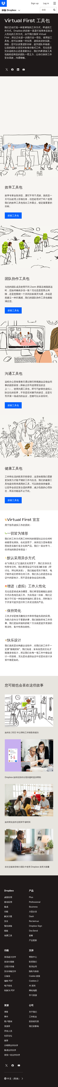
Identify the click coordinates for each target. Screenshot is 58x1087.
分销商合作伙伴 (11, 1045)
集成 (6, 907)
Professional (34, 902)
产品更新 (33, 940)
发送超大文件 (10, 957)
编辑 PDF (8, 981)
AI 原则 (32, 985)
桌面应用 (8, 897)
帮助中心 (33, 957)
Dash (31, 916)
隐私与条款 (34, 971)
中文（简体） (14, 1078)
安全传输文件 (10, 971)
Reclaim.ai (34, 921)
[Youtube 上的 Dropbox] (19, 1065)
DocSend (33, 930)
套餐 (31, 935)
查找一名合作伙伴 (12, 1055)
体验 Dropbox (9, 10)
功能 (6, 911)
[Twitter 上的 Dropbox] (6, 1065)
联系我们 (33, 961)
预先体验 (8, 926)
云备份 (7, 976)
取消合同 (33, 966)
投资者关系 (34, 1021)
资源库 (7, 1026)
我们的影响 (34, 1026)
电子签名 (8, 985)
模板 (6, 930)
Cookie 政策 (34, 976)
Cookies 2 (33, 981)
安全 (6, 921)
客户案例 (8, 1021)
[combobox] (46, 10)
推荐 (6, 1040)
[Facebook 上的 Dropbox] (12, 1065)
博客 (6, 1012)
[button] (29, 589)
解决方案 (8, 916)
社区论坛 (8, 1035)
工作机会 (33, 1016)
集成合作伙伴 (10, 1050)
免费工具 (8, 935)
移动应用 (8, 902)
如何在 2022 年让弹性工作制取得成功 (22, 732)
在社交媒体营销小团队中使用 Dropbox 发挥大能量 (27, 867)
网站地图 (33, 990)
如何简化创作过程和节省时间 (17, 822)
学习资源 (33, 995)
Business (33, 907)
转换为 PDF (9, 990)
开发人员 (8, 1031)
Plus (31, 897)
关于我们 (33, 1012)
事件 (6, 1016)
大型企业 (33, 911)
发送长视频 (9, 961)
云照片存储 (9, 966)
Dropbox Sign (35, 926)
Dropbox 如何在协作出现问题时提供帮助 (23, 777)
